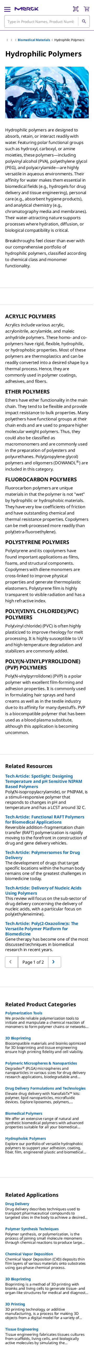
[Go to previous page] (54, 962)
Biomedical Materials (34, 40)
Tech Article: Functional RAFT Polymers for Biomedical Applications (44, 819)
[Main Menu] (7, 9)
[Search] (84, 21)
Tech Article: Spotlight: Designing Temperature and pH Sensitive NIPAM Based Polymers (43, 781)
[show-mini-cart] (86, 8)
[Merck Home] (26, 9)
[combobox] (47, 21)
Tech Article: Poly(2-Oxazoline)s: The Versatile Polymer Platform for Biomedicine (41, 929)
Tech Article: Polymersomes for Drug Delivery (42, 855)
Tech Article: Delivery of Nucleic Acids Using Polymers (43, 890)
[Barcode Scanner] (76, 9)
